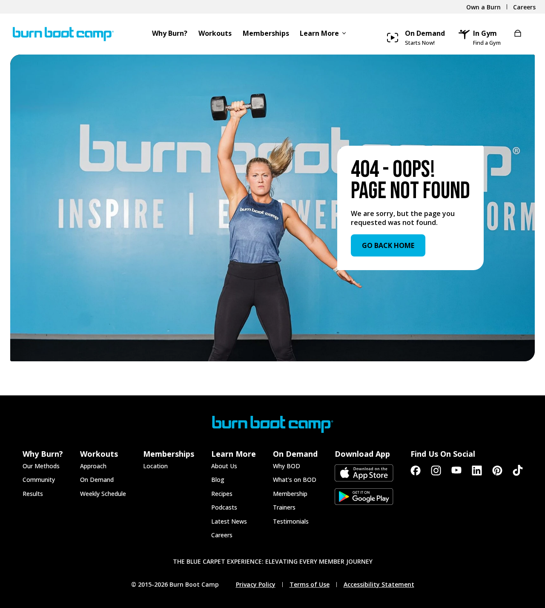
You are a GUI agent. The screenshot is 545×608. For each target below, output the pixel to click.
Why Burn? (169, 34)
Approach (93, 466)
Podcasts (224, 507)
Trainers (284, 507)
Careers (221, 535)
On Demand (97, 479)
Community (39, 479)
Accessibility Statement (379, 585)
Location (155, 466)
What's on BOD (294, 479)
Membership (290, 494)
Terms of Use (310, 585)
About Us (224, 466)
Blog (217, 479)
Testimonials (291, 521)
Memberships (266, 34)
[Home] (60, 34)
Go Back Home (388, 245)
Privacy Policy (255, 585)
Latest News (229, 521)
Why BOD (286, 466)
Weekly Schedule (103, 494)
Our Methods (41, 466)
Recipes (221, 494)
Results (33, 494)
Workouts (215, 34)
